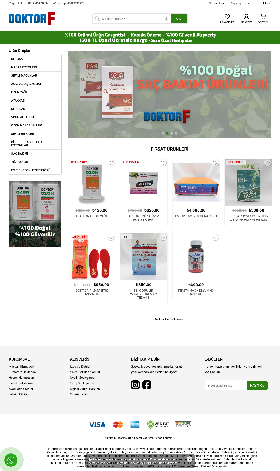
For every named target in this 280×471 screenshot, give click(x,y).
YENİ (126, 236)
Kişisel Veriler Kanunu (85, 388)
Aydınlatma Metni (21, 388)
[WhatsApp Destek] (11, 460)
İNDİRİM (79, 162)
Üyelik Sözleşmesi (82, 377)
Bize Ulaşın (264, 3)
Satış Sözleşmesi (82, 383)
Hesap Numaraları (21, 377)
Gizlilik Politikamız (21, 383)
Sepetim (263, 22)
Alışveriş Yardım (240, 3)
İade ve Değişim (81, 366)
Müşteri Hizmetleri (21, 366)
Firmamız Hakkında (22, 372)
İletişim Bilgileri (19, 394)
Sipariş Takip (217, 3)
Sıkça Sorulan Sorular (85, 372)
